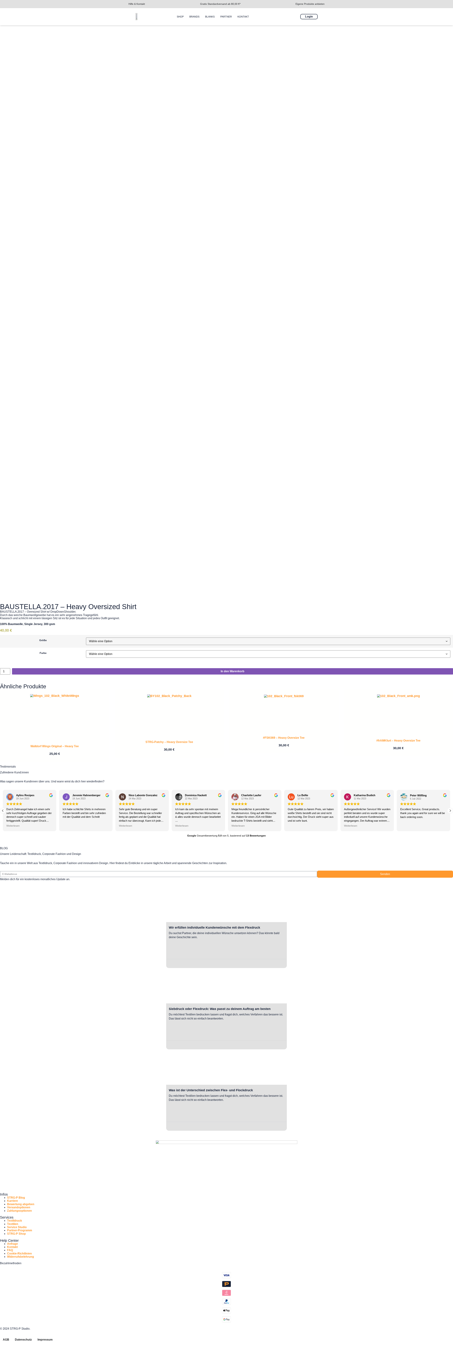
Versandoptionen (18, 1207)
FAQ (10, 1250)
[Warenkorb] (323, 16)
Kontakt (12, 1246)
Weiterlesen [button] (70, 825)
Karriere (12, 1200)
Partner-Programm (19, 1230)
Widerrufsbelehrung (20, 1256)
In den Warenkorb (232, 671)
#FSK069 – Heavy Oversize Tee (284, 737)
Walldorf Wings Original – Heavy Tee (54, 746)
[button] (2, 810)
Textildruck (14, 1220)
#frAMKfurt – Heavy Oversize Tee (398, 740)
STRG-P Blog (16, 1197)
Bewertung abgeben (20, 1204)
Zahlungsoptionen (19, 1210)
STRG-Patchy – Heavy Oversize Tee (169, 741)
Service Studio (17, 1227)
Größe (43, 640)
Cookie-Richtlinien (19, 1253)
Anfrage (12, 1243)
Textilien (12, 1223)
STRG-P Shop (16, 1233)
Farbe (43, 653)
